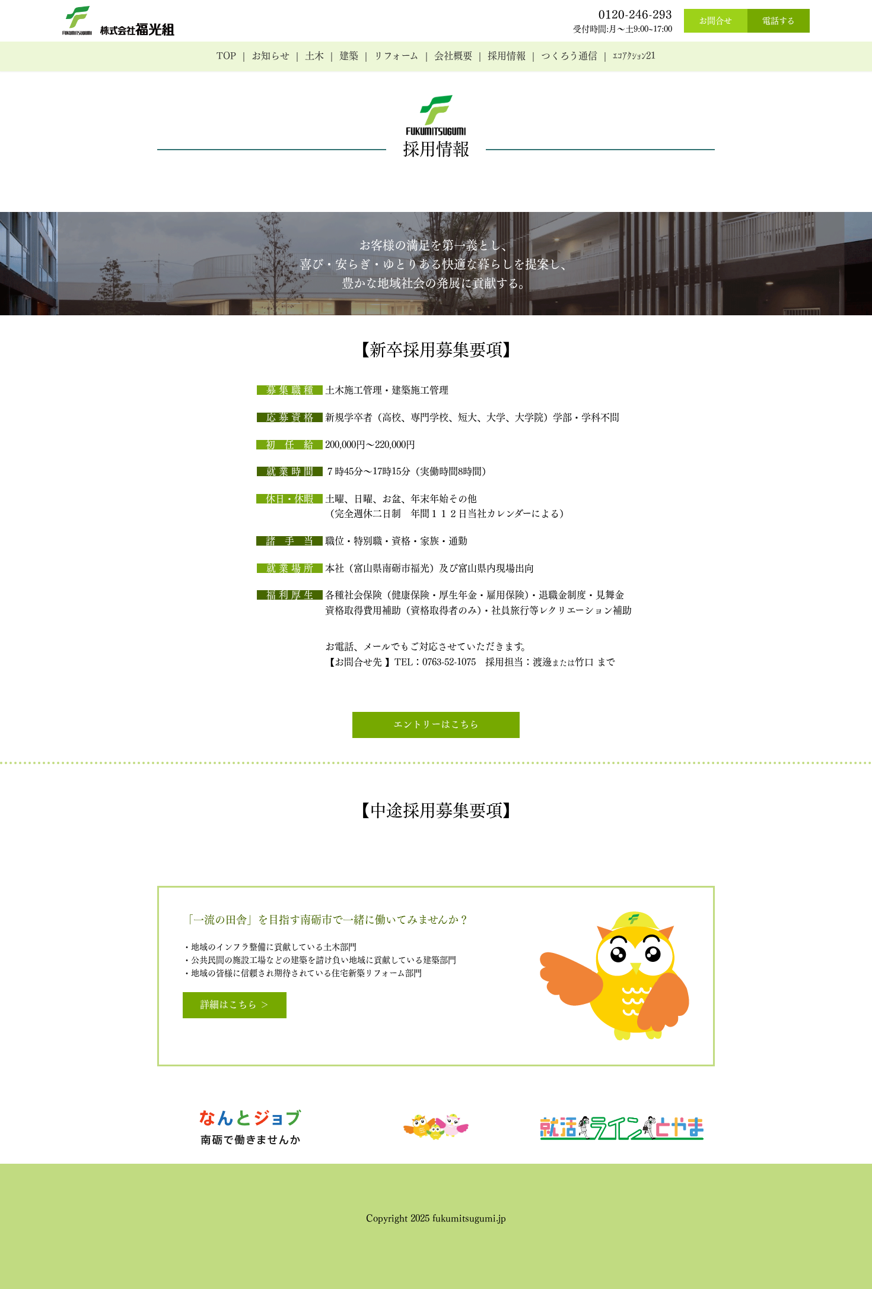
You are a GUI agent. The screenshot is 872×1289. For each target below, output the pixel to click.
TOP (226, 56)
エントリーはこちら (436, 724)
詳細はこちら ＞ (234, 1004)
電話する (778, 21)
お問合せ (715, 21)
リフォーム (396, 56)
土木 (314, 56)
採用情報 (507, 56)
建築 (348, 56)
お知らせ (270, 56)
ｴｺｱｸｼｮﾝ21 (634, 56)
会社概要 (453, 56)
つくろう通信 (569, 56)
